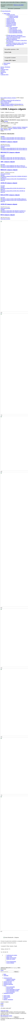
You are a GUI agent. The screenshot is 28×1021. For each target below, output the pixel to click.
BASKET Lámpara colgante (9, 141)
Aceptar (10, 1015)
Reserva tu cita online (18, 4)
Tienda (5, 97)
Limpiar (6, 121)
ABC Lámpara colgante (8, 161)
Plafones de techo (10, 980)
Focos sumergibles (10, 992)
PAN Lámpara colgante (6, 101)
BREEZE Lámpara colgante (9, 170)
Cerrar (2, 970)
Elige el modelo (2, 120)
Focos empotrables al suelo (12, 990)
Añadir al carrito (4, 125)
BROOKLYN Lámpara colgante (10, 152)
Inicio (2, 97)
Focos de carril (9, 988)
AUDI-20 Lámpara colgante (9, 183)
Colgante (10, 128)
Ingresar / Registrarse (8, 999)
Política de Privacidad (11, 957)
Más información (4, 1015)
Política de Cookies (10, 959)
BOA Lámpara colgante (8, 215)
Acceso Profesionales (11, 961)
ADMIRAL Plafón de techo (7, 105)
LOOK (24, 128)
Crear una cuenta (4, 1010)
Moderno (6, 129)
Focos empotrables (10, 986)
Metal (2, 129)
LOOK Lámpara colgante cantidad (10, 122)
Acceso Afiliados (10, 962)
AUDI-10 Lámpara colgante (9, 204)
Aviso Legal (9, 956)
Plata (9, 129)
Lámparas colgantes (11, 97)
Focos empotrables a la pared (12, 989)
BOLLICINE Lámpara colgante (10, 195)
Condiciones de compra (11, 955)
